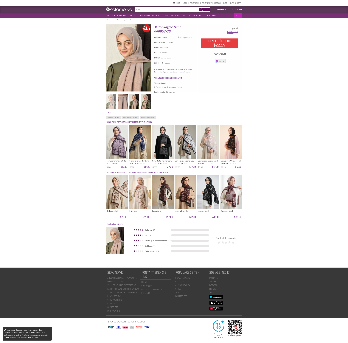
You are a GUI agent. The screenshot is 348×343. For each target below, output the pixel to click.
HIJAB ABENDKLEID (182, 278)
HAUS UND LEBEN (204, 15)
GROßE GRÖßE (157, 15)
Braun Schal (156, 211)
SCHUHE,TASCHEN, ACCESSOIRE (175, 15)
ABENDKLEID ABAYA (182, 285)
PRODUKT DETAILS (161, 37)
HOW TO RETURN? (114, 296)
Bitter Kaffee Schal (182, 211)
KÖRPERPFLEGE (181, 296)
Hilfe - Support (146, 286)
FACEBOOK (213, 278)
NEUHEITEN (111, 15)
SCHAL (178, 289)
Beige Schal (133, 211)
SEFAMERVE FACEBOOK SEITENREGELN (122, 292)
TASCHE (178, 292)
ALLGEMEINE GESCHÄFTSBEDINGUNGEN (122, 278)
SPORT (189, 15)
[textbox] (164, 9)
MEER (195, 15)
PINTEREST (213, 289)
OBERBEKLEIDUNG (144, 15)
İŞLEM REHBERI (113, 307)
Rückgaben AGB (186, 37)
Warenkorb (237, 10)
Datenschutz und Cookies (18, 337)
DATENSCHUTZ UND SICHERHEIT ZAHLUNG (123, 289)
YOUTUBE (213, 292)
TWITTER (212, 281)
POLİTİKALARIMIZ (113, 311)
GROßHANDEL (146, 293)
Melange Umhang (113, 117)
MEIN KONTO (221, 10)
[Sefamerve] (120, 9)
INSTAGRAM (213, 285)
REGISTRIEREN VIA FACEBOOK (211, 3)
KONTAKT (144, 282)
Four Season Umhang (130, 117)
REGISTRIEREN (194, 3)
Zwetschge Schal (227, 211)
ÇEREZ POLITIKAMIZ (114, 300)
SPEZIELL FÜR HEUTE (219, 43)
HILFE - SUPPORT (235, 3)
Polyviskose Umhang (148, 117)
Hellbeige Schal (112, 211)
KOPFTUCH (133, 15)
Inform (221, 61)
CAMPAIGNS (111, 303)
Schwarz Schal (203, 211)
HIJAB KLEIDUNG (122, 15)
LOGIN (185, 3)
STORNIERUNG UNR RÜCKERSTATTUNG (121, 285)
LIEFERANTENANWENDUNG (151, 289)
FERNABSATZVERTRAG (116, 281)
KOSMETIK (215, 15)
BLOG (225, 3)
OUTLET (237, 15)
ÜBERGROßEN (180, 281)
